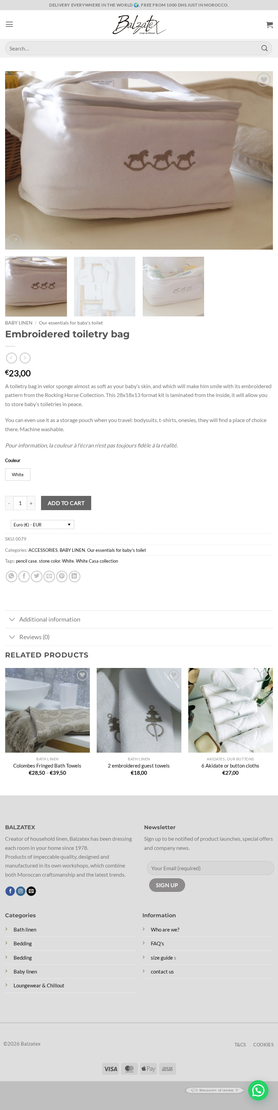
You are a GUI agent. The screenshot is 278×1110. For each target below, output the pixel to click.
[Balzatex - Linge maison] (139, 24)
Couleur (12, 460)
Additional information (49, 619)
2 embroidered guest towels (139, 765)
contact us (162, 971)
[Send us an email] (31, 891)
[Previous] (19, 160)
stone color (49, 561)
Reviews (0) (34, 637)
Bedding (23, 943)
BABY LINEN (19, 323)
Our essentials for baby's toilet (71, 323)
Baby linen (25, 971)
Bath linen (25, 929)
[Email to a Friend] (49, 576)
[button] (9, 24)
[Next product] (11, 358)
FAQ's (157, 943)
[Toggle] (12, 620)
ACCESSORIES (43, 550)
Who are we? (165, 929)
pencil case (26, 561)
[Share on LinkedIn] (74, 576)
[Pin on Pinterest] (62, 576)
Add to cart (66, 503)
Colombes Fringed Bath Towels (47, 765)
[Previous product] (25, 358)
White (68, 561)
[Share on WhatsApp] (11, 576)
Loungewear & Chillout (39, 985)
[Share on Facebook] (24, 576)
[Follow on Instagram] (20, 891)
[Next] (259, 160)
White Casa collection (97, 561)
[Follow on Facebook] (10, 891)
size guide (162, 958)
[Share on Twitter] (36, 576)
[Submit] (265, 48)
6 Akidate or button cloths (230, 765)
